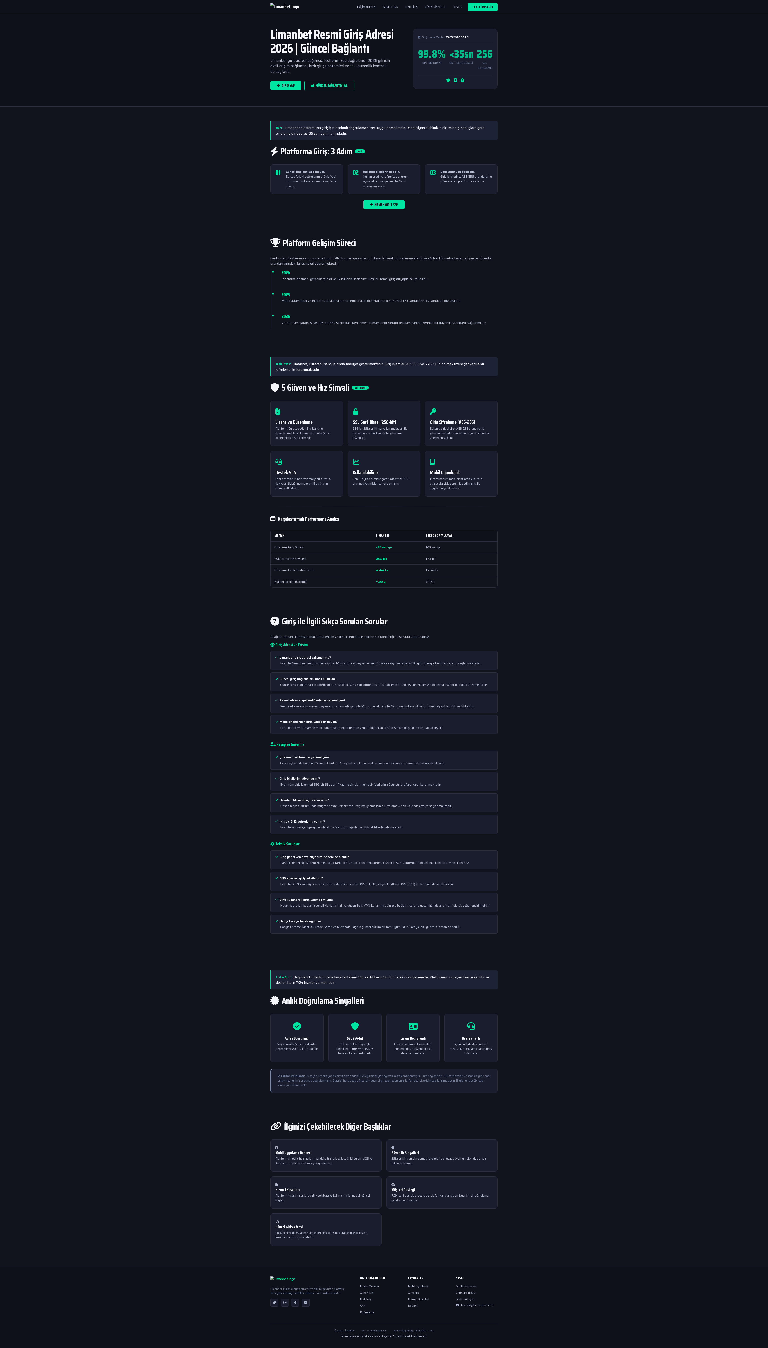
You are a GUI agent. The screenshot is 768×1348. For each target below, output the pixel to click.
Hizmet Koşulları (287, 1189)
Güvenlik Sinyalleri (405, 1152)
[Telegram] (306, 1303)
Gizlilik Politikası (466, 1286)
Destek (458, 7)
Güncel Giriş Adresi (289, 1227)
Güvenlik (413, 1293)
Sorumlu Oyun (465, 1299)
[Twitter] (274, 1303)
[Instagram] (285, 1303)
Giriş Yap (288, 85)
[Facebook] (295, 1303)
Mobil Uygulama (418, 1286)
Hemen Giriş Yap (386, 204)
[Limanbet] (284, 7)
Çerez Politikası (466, 1293)
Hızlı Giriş (411, 7)
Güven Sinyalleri (435, 7)
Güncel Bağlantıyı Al (331, 85)
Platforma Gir (483, 7)
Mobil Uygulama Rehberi (293, 1152)
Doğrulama (367, 1312)
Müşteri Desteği (403, 1189)
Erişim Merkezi (366, 7)
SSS (362, 1306)
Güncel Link (390, 7)
